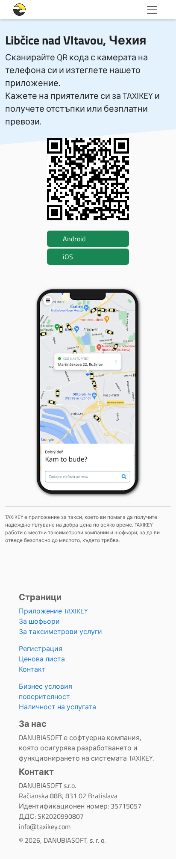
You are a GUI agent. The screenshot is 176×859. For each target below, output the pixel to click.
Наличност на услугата (57, 707)
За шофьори (39, 621)
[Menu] (152, 9)
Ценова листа (42, 659)
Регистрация (40, 648)
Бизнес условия (45, 686)
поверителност (44, 696)
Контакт (32, 669)
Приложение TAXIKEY (53, 611)
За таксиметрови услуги (60, 631)
